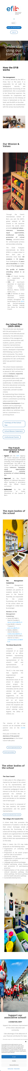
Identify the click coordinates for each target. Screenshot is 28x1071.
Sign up (14, 32)
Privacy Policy (17, 1068)
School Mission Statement (13, 431)
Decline (14, 1061)
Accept (14, 1057)
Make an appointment (14, 27)
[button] (26, 1041)
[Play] (14, 122)
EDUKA (23, 728)
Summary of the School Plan (12, 424)
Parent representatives (9, 752)
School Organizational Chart (14, 747)
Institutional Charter (11, 437)
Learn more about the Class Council (12, 814)
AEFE (22, 301)
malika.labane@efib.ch (14, 634)
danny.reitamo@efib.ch (14, 622)
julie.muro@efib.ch (13, 628)
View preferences (14, 1065)
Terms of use (10, 1068)
